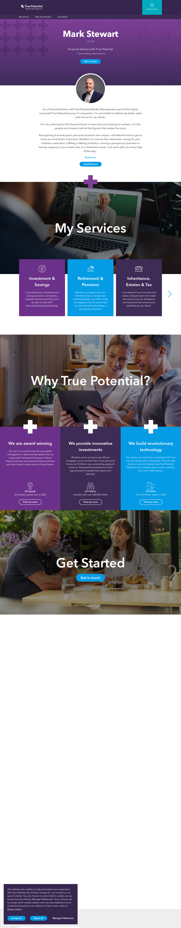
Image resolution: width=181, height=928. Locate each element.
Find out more (30, 502)
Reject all (38, 918)
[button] (11, 293)
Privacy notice (14, 909)
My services (24, 17)
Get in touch (90, 61)
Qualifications (90, 164)
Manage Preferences (63, 918)
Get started (62, 17)
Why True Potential (43, 17)
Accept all (16, 918)
